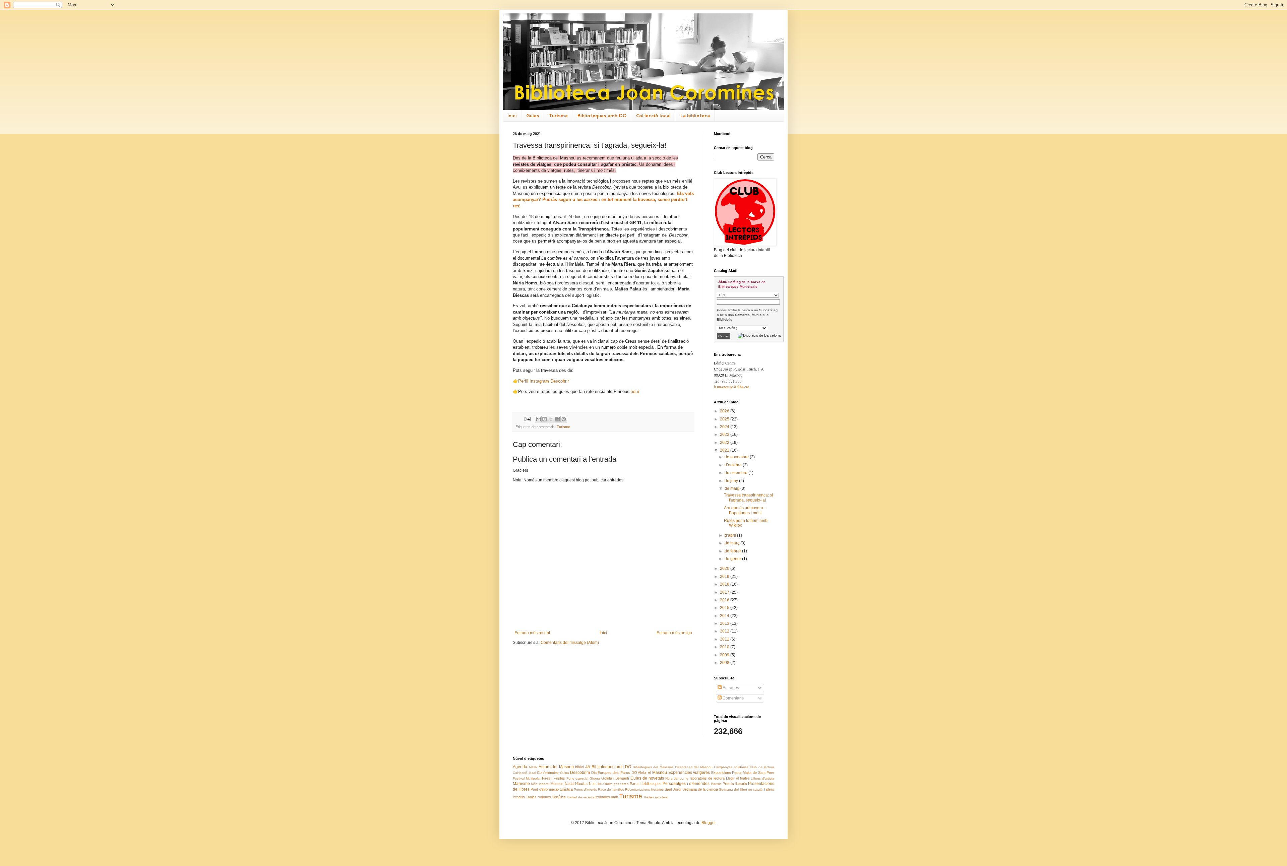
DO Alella (639, 773)
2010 (725, 647)
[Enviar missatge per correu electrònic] (527, 419)
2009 (725, 655)
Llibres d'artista (762, 778)
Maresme (521, 783)
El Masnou (657, 772)
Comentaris (733, 698)
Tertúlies (559, 797)
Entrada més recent (532, 632)
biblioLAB (582, 767)
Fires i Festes (553, 778)
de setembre (736, 472)
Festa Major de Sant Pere (753, 773)
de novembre (737, 457)
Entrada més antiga (674, 632)
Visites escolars (656, 797)
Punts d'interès (585, 789)
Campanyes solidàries (731, 767)
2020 (725, 568)
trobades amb (607, 797)
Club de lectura (762, 767)
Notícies (595, 784)
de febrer (733, 551)
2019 (725, 576)
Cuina (564, 773)
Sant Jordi (673, 789)
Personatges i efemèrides (686, 783)
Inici (512, 116)
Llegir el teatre (737, 778)
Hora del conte (677, 778)
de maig (732, 488)
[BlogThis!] (544, 419)
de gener (733, 558)
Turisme (558, 116)
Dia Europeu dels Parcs (610, 773)
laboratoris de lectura (707, 778)
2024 (725, 426)
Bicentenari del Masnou (694, 767)
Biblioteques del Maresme (653, 767)
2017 (725, 592)
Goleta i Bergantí (615, 778)
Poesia (716, 784)
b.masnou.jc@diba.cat (731, 386)
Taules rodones (538, 797)
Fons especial (577, 778)
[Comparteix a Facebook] (557, 419)
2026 (725, 411)
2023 (725, 434)
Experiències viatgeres (689, 772)
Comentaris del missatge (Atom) (570, 642)
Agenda (520, 766)
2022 (725, 442)
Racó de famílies (611, 789)
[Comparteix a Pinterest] (563, 419)
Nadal (569, 784)
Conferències (548, 773)
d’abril (731, 535)
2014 (725, 615)
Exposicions (721, 773)
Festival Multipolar (527, 778)
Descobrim (580, 772)
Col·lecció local (653, 116)
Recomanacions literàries (644, 789)
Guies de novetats (647, 778)
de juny (732, 480)
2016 (725, 600)
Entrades (730, 687)
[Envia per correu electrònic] (538, 419)
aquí (635, 391)
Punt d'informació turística (551, 789)
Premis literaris (735, 784)
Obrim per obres (615, 784)
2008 (725, 662)
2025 (725, 419)
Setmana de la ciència (700, 789)
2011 (725, 639)
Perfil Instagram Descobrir (543, 381)
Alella (533, 767)
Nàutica (581, 784)
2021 (725, 450)
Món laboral (540, 784)
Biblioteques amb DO (601, 116)
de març (732, 543)
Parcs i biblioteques (646, 784)
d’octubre (734, 465)
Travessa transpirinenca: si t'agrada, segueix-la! (748, 497)
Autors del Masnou (556, 766)
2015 (725, 607)
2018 (725, 584)
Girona (595, 778)
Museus (556, 784)
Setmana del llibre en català (740, 789)
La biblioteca (695, 116)
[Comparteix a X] (551, 419)
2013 (725, 623)
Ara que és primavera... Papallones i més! (745, 510)
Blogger (708, 822)
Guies (532, 116)
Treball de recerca (581, 797)
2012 (725, 631)
